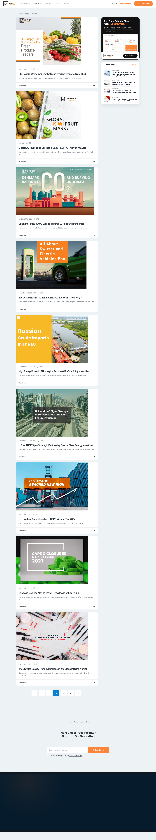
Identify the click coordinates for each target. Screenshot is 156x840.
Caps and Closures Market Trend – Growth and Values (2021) (49, 593)
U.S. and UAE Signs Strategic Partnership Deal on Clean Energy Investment (56, 445)
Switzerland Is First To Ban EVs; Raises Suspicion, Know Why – (50, 297)
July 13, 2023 (23, 69)
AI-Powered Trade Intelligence (54, 787)
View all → (134, 64)
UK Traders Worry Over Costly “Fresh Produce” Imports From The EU (53, 74)
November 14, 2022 (25, 441)
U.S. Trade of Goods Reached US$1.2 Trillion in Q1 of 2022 (47, 519)
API (105, 791)
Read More (22, 85)
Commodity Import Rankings (53, 798)
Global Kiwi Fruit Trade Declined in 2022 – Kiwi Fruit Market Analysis (52, 147)
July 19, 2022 (23, 588)
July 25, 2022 (23, 514)
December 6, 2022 (25, 367)
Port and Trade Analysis (79, 794)
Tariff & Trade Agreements (81, 803)
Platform (107, 787)
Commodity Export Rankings (53, 794)
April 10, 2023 (23, 219)
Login (114, 4)
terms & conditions (75, 755)
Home (21, 14)
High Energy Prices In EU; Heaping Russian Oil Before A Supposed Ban (54, 371)
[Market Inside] (10, 3)
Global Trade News (77, 787)
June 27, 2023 (23, 143)
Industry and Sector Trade (80, 791)
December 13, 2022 (25, 293)
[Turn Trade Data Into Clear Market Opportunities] (120, 43)
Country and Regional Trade (53, 801)
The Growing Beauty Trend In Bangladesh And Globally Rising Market (53, 668)
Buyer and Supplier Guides (52, 791)
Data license (108, 794)
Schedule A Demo (143, 4)
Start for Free (125, 4)
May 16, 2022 (23, 664)
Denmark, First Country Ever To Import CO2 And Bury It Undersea (51, 223)
